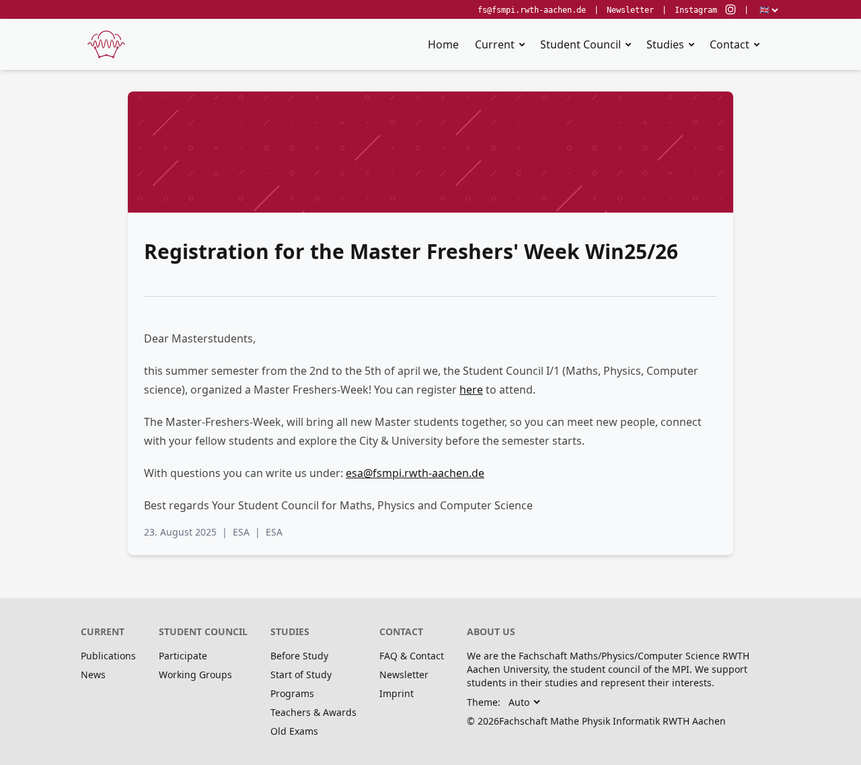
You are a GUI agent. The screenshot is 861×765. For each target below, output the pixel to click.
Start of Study (301, 674)
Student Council (580, 44)
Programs (292, 693)
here (471, 389)
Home (443, 44)
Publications (108, 655)
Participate (183, 655)
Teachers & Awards (313, 712)
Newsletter (630, 10)
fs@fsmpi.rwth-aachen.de (532, 10)
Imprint (396, 693)
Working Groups (195, 674)
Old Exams (294, 731)
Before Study (299, 655)
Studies (665, 44)
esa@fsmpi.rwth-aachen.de (415, 473)
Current (495, 44)
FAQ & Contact (411, 655)
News (93, 674)
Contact (729, 44)
